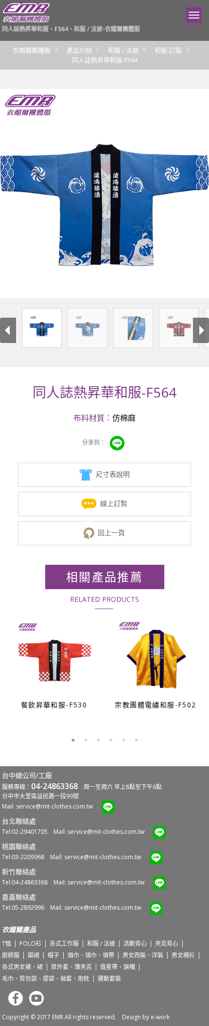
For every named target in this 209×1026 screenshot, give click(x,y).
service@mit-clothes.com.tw (54, 806)
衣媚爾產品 (19, 929)
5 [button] (123, 740)
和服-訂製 (168, 50)
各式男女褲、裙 (22, 967)
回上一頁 (111, 532)
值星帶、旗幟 (117, 967)
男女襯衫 (183, 955)
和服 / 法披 (123, 50)
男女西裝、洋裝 (142, 955)
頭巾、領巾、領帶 (91, 955)
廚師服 (10, 955)
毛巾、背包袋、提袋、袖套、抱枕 (45, 978)
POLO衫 (30, 943)
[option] (53, 664)
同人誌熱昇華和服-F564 (105, 59)
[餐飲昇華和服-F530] (55, 658)
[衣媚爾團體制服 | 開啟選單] (194, 15)
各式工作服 (64, 943)
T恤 (6, 943)
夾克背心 (166, 943)
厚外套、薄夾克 (71, 967)
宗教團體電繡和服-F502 (155, 704)
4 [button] (110, 740)
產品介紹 (79, 50)
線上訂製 (113, 503)
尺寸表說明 (113, 474)
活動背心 (135, 943)
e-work (160, 1017)
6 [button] (136, 740)
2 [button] (85, 740)
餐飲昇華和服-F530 (54, 704)
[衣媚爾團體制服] (26, 20)
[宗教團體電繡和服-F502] (156, 658)
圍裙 (33, 955)
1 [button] (73, 740)
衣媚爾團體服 (32, 50)
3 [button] (98, 740)
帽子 (53, 955)
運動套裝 (109, 978)
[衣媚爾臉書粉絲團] (13, 1003)
